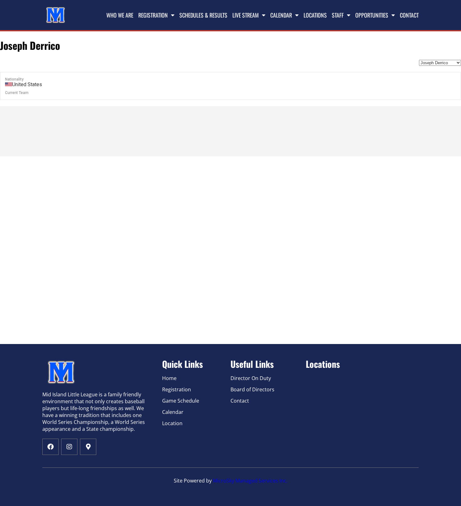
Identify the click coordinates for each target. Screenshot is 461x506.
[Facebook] (50, 447)
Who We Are (119, 15)
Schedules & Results (203, 15)
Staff (338, 15)
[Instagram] (69, 447)
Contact (409, 15)
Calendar (281, 15)
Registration (153, 15)
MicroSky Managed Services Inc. (250, 480)
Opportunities (371, 15)
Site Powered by (193, 480)
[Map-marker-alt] (88, 447)
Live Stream (245, 15)
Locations (315, 15)
